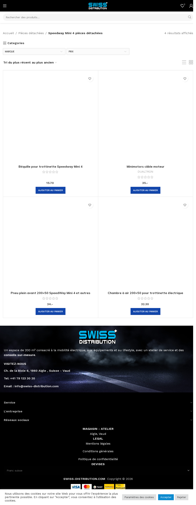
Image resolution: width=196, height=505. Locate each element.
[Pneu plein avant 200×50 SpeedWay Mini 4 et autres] (50, 244)
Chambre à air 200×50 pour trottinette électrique (145, 293)
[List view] (184, 62)
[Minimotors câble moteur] (145, 118)
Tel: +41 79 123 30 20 (19, 378)
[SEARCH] (189, 17)
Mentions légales (98, 443)
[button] (50, 190)
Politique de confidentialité (98, 459)
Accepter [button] (166, 497)
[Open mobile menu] (5, 6)
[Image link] (98, 336)
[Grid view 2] (191, 62)
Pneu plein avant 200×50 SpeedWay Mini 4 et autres (50, 293)
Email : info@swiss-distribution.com (31, 386)
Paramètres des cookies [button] (139, 497)
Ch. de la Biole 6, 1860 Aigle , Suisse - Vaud (37, 370)
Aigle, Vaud (98, 434)
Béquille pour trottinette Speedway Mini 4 (50, 166)
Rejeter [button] (181, 497)
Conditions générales (98, 451)
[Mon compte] (191, 6)
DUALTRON (145, 171)
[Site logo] (98, 5)
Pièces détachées (31, 33)
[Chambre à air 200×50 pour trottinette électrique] (145, 244)
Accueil (8, 33)
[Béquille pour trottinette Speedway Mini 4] (50, 118)
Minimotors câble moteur (145, 166)
